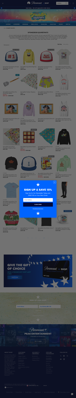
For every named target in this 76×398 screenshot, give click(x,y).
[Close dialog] (54, 182)
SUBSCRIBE (38, 204)
